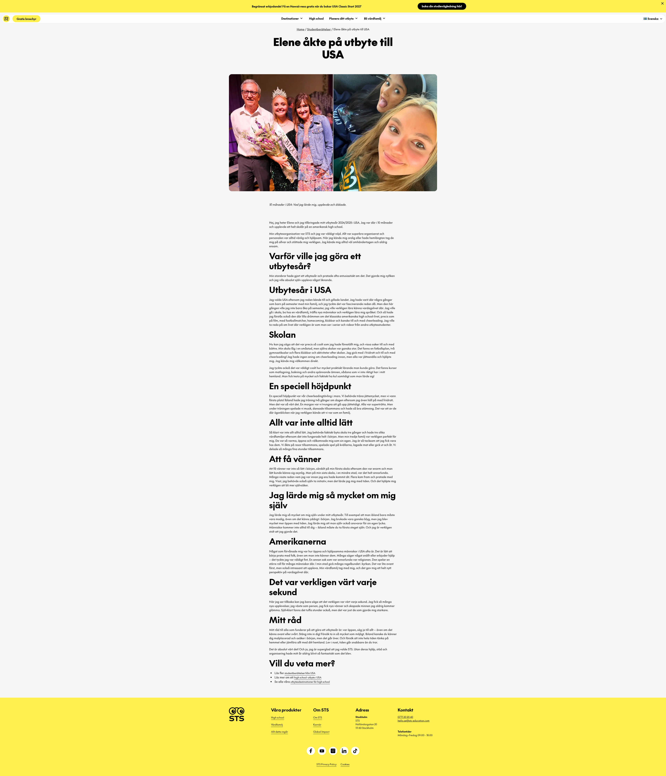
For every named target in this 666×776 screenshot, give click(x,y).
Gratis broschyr (26, 19)
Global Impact (321, 731)
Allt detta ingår (279, 731)
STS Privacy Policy (326, 764)
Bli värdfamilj (372, 18)
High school (316, 18)
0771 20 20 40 (405, 717)
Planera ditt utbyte (341, 18)
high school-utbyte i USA (307, 677)
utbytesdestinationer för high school (310, 681)
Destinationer (290, 18)
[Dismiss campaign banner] (662, 3)
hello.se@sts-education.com (413, 720)
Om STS (317, 717)
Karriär (317, 724)
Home (300, 29)
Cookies (345, 764)
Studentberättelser (319, 29)
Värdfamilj (277, 724)
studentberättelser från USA (300, 673)
